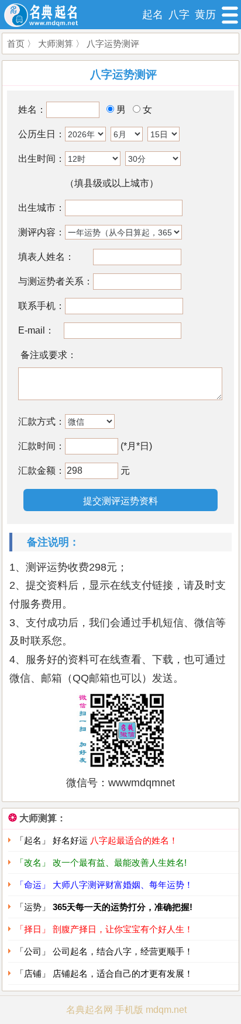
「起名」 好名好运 (96, 840)
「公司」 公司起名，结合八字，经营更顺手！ (104, 951)
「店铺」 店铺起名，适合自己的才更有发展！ (104, 973)
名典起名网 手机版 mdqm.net (126, 1010)
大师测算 (55, 43)
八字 (179, 14)
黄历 (205, 14)
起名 (152, 14)
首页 (16, 43)
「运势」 (103, 907)
